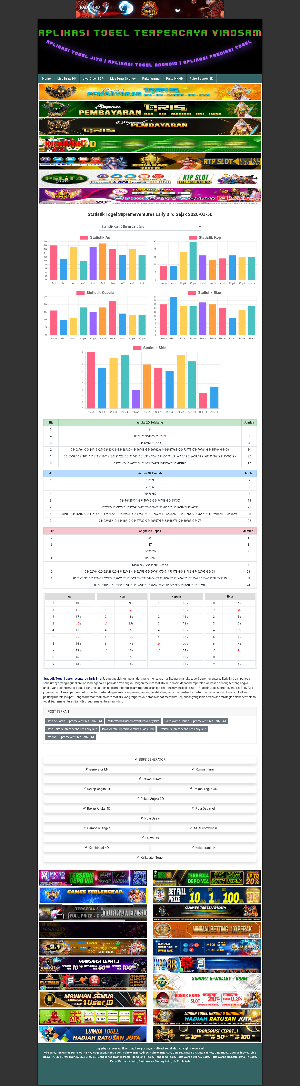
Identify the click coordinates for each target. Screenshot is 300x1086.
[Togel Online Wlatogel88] (93, 982)
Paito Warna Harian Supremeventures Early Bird (195, 721)
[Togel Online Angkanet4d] (207, 982)
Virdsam (49, 1052)
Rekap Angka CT (98, 789)
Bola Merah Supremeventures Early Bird (128, 729)
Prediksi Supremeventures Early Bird (70, 737)
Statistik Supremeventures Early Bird (182, 729)
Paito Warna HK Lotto (224, 1056)
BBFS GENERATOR (152, 760)
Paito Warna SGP (160, 1052)
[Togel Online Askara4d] (93, 947)
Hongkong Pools (142, 1056)
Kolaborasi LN (205, 848)
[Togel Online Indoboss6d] (207, 878)
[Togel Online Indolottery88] (207, 965)
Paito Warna (151, 78)
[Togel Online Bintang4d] (93, 965)
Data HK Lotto (247, 1056)
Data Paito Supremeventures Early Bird (72, 729)
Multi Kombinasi (205, 828)
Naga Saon (114, 1052)
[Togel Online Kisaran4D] (150, 144)
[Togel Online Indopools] (207, 999)
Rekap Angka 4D (98, 809)
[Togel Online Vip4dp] (207, 912)
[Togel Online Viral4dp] (150, 196)
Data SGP (190, 1052)
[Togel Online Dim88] (150, 109)
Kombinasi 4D (98, 848)
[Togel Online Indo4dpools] (93, 1034)
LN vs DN (151, 838)
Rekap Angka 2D (152, 799)
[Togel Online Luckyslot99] (207, 895)
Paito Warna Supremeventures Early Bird (133, 721)
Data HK (178, 1052)
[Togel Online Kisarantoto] (150, 161)
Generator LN (98, 769)
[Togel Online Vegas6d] (93, 930)
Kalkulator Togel (151, 858)
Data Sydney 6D (239, 1052)
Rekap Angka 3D (205, 789)
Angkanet (105, 1056)
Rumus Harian (205, 769)
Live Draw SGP (93, 78)
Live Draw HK (66, 78)
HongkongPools (164, 1056)
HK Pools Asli (181, 1061)
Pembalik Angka (98, 828)
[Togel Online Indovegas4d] (207, 1034)
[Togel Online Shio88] (207, 1017)
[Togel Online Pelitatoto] (150, 179)
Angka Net (63, 1052)
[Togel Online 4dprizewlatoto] (93, 999)
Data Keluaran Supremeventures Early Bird (74, 721)
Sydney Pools (121, 1056)
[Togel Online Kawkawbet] (93, 912)
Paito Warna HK (81, 1052)
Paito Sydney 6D (201, 78)
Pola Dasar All (205, 809)
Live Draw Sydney (123, 78)
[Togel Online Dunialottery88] (207, 930)
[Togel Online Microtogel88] (93, 878)
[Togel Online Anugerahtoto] (207, 947)
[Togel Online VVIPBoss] (150, 92)
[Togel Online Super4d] (150, 126)
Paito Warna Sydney (135, 1052)
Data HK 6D (221, 1052)
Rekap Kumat (151, 779)
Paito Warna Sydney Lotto (193, 1056)
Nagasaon (99, 1052)
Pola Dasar (151, 818)
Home (46, 78)
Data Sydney (205, 1052)
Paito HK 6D (174, 78)
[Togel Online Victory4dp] (93, 895)
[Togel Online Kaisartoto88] (93, 1017)
